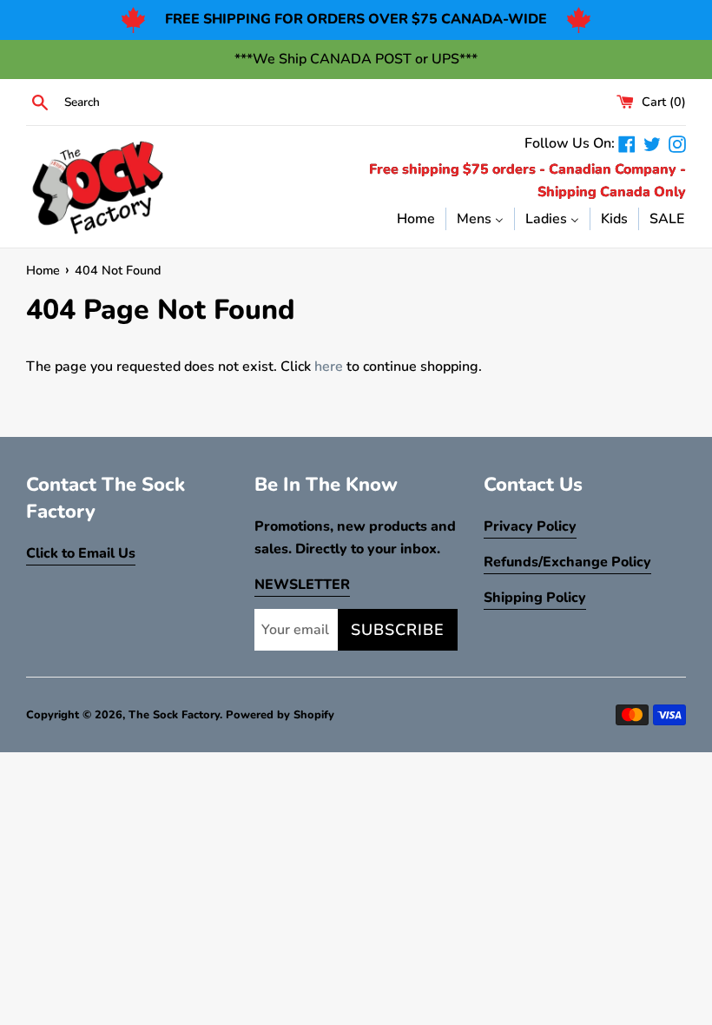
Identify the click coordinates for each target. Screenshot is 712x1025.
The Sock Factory (174, 715)
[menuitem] (416, 218)
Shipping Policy (535, 597)
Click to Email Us (80, 553)
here (328, 366)
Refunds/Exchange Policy (567, 562)
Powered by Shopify (280, 715)
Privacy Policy (530, 526)
